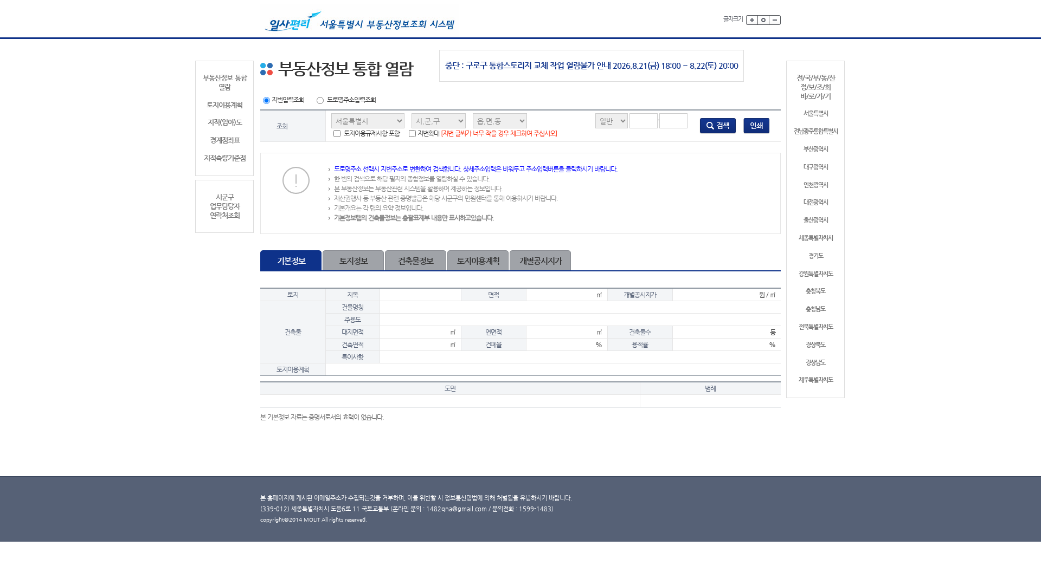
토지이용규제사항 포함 (371, 133)
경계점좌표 (225, 140)
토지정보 (353, 260)
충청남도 (815, 309)
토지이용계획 (224, 105)
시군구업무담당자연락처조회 (225, 206)
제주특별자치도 (816, 380)
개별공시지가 (540, 260)
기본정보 (291, 260)
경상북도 (815, 344)
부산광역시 (816, 149)
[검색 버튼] (717, 125)
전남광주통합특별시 (816, 131)
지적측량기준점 (225, 158)
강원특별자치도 (816, 273)
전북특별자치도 (816, 326)
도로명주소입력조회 (351, 99)
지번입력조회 (288, 99)
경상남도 (815, 362)
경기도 (815, 255)
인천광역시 (816, 184)
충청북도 (815, 291)
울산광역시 (816, 220)
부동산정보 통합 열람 (225, 82)
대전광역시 (816, 202)
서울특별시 (816, 113)
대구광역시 (816, 167)
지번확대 (487, 133)
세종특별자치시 (816, 238)
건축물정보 (415, 260)
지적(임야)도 (225, 122)
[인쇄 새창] (756, 125)
